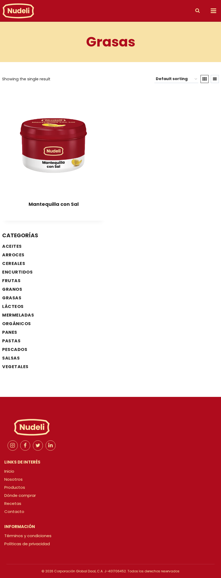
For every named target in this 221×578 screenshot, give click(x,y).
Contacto (14, 511)
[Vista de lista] (215, 79)
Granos (12, 289)
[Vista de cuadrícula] (205, 79)
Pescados (14, 349)
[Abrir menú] (213, 10)
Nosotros (13, 479)
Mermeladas (18, 315)
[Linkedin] (51, 445)
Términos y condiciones (27, 535)
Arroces (13, 255)
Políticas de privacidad (27, 544)
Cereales (13, 263)
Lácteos (13, 306)
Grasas (11, 298)
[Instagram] (13, 445)
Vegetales (15, 367)
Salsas (11, 358)
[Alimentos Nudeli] (18, 10)
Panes (9, 332)
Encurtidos (17, 272)
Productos (14, 487)
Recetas (12, 503)
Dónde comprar (20, 495)
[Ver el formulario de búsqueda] (198, 10)
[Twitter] (38, 445)
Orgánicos (16, 324)
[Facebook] (25, 445)
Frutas (11, 281)
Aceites (12, 246)
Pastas (11, 341)
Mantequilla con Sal (54, 204)
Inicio (9, 471)
